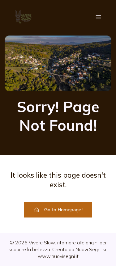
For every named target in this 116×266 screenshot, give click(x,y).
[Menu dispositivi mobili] (98, 17)
